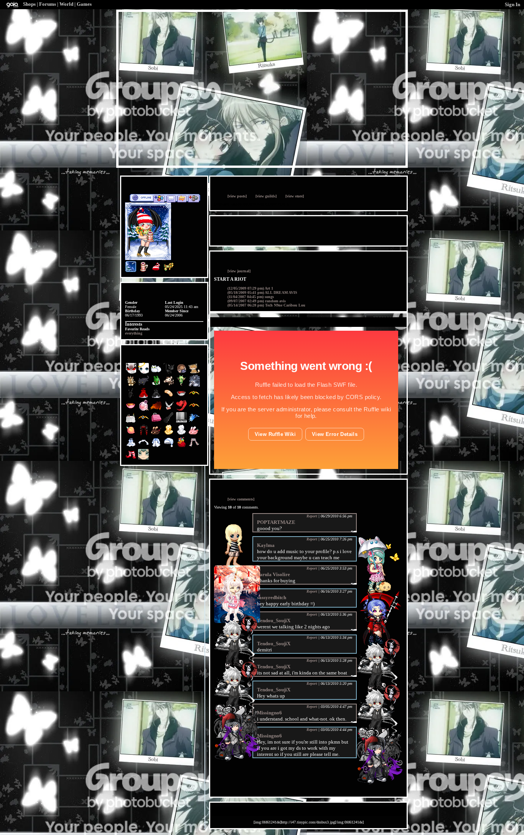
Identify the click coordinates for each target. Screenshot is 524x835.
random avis (256, 301)
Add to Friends (159, 198)
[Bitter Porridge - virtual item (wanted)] (182, 397)
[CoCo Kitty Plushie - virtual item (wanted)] (144, 385)
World (66, 4)
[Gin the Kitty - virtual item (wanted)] (194, 373)
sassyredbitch (271, 597)
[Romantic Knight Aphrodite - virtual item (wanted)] (144, 422)
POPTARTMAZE (276, 522)
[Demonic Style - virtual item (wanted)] (131, 373)
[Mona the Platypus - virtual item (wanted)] (182, 373)
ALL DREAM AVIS (262, 292)
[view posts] (237, 196)
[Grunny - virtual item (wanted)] (156, 385)
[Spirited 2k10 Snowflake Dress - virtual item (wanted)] (131, 446)
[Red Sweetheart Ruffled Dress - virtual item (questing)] (144, 397)
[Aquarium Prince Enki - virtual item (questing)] (143, 459)
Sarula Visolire (273, 574)
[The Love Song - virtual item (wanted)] (131, 434)
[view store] (294, 196)
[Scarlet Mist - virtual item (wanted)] (144, 434)
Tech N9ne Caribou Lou (266, 305)
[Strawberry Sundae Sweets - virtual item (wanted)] (194, 434)
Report (311, 516)
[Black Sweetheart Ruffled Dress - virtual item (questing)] (156, 397)
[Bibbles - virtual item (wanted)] (156, 373)
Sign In (512, 4)
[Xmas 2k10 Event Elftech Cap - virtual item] (156, 271)
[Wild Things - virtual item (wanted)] (194, 385)
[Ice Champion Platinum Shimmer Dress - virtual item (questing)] (182, 434)
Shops (29, 4)
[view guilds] (266, 196)
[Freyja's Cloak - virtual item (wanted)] (156, 410)
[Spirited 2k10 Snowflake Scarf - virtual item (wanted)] (144, 446)
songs (250, 297)
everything (133, 333)
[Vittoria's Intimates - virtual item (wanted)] (156, 422)
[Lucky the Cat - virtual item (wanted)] (169, 373)
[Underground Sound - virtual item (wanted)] (169, 422)
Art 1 (250, 288)
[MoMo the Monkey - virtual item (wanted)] (169, 385)
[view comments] (240, 499)
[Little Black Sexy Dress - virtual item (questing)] (131, 397)
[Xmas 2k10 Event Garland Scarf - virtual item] (169, 271)
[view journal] (238, 271)
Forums (47, 4)
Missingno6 (269, 713)
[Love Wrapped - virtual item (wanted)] (182, 410)
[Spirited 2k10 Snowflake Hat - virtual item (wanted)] (169, 446)
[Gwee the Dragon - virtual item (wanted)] (182, 385)
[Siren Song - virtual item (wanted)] (194, 422)
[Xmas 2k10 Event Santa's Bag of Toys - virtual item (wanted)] (182, 446)
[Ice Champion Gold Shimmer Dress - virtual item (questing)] (169, 434)
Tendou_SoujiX (273, 620)
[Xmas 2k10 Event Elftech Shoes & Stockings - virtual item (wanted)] (131, 459)
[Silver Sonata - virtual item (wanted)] (182, 422)
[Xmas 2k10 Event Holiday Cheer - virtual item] (143, 271)
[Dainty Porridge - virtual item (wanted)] (131, 410)
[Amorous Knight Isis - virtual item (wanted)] (194, 397)
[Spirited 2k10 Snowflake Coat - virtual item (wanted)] (156, 446)
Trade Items (181, 198)
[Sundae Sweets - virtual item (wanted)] (156, 434)
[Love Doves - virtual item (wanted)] (169, 410)
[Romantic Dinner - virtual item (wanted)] (131, 422)
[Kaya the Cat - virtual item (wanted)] (131, 385)
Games (84, 4)
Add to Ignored (193, 198)
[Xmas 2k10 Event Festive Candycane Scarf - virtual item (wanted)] (194, 446)
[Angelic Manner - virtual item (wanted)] (144, 373)
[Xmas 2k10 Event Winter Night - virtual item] (131, 271)
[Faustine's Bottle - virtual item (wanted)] (144, 410)
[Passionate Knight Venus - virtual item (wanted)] (194, 410)
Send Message (170, 198)
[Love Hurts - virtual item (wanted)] (169, 397)
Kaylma (266, 545)
